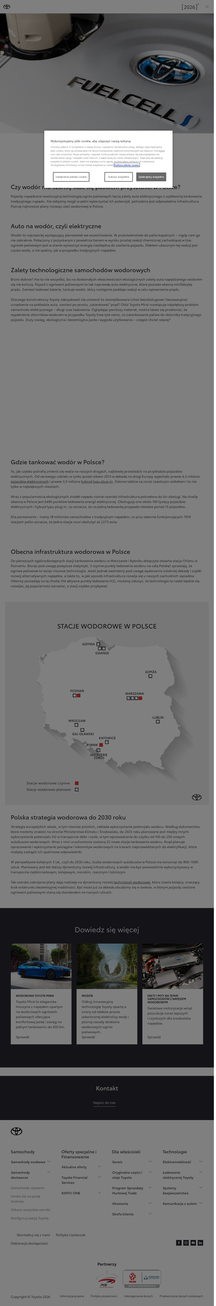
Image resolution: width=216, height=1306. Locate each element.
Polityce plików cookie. (126, 165)
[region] (108, 159)
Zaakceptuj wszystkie (151, 176)
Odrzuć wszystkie (118, 176)
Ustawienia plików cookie (71, 176)
